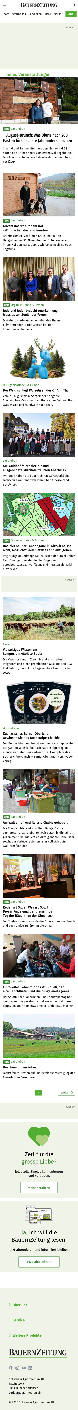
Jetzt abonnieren (39, 1262)
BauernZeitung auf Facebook (11, 1368)
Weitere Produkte (27, 1335)
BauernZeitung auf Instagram (17, 1368)
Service (19, 1320)
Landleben (35, 14)
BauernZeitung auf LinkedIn (30, 1368)
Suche (75, 5)
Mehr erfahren (39, 1188)
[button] (4, 5)
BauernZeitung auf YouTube (24, 1368)
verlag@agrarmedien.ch (25, 1392)
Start (6, 14)
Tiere (48, 14)
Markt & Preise (63, 14)
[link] (39, 228)
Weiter (65, 1092)
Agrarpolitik (19, 14)
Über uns (20, 1305)
